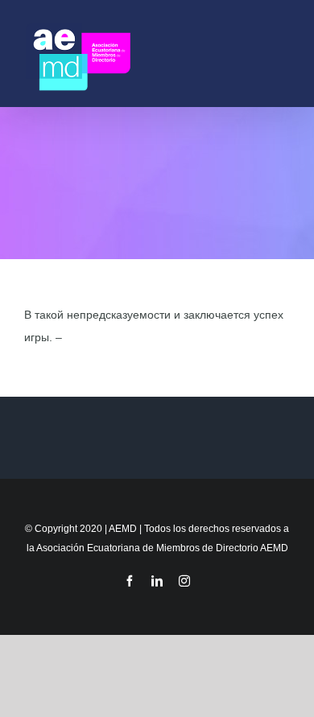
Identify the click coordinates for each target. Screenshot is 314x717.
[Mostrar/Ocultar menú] (282, 53)
